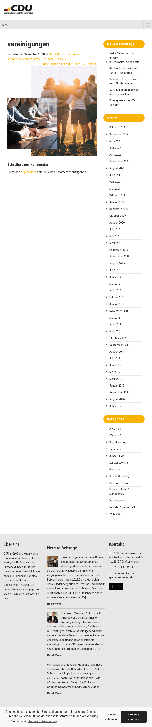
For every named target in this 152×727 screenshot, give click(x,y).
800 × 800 (55, 54)
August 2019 (117, 263)
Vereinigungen (117, 500)
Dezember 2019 (118, 249)
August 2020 (117, 222)
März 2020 (115, 243)
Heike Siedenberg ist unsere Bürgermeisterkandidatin (124, 58)
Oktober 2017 (117, 338)
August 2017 (117, 351)
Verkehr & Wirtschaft (122, 507)
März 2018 (115, 331)
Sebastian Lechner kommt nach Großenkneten (125, 81)
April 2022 (115, 154)
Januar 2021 (116, 202)
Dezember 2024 (118, 134)
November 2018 (119, 311)
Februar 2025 (117, 127)
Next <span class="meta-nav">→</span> (70, 64)
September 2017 (119, 345)
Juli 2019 (114, 270)
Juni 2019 (115, 277)
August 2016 (117, 399)
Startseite (72, 54)
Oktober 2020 (117, 215)
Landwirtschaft (118, 462)
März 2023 (115, 141)
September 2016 (119, 392)
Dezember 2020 (118, 209)
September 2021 (119, 161)
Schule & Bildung (119, 476)
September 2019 (119, 256)
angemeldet (28, 172)
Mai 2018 (114, 317)
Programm (115, 469)
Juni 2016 (115, 406)
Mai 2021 (114, 188)
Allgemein (115, 428)
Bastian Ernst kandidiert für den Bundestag (123, 70)
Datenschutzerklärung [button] (42, 721)
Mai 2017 (114, 372)
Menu (5, 25)
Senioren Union (118, 483)
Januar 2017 (116, 385)
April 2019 (115, 290)
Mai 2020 (114, 236)
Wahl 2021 (115, 514)
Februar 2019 (117, 297)
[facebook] (112, 586)
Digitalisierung (117, 442)
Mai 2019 (114, 283)
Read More (54, 603)
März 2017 (115, 379)
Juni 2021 (115, 181)
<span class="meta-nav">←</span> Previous (36, 59)
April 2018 (115, 324)
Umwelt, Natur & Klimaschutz (119, 491)
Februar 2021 (117, 195)
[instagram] (119, 586)
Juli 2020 (114, 229)
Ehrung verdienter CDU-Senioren (123, 102)
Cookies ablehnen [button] (111, 717)
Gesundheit (116, 449)
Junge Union (116, 456)
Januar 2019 (116, 304)
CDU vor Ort (116, 435)
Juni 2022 (115, 147)
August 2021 (117, 168)
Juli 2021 (114, 175)
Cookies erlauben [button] (133, 717)
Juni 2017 (115, 365)
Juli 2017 (114, 358)
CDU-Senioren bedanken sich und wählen (124, 92)
